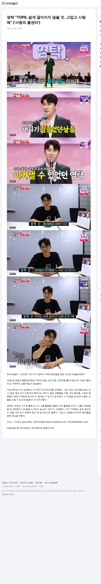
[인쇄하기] (88, 35)
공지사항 (38, 483)
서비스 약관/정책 (51, 483)
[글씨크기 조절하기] (83, 35)
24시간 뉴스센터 (26, 483)
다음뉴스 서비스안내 (10, 483)
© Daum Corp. (8, 494)
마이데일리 (11, 3)
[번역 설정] (78, 35)
